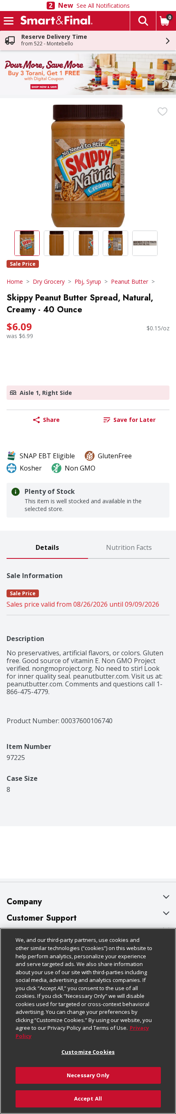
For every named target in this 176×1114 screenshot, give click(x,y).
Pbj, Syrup (87, 281)
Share (51, 420)
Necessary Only (88, 1075)
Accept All (88, 1098)
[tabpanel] (88, 676)
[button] (143, 21)
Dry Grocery (49, 281)
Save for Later (134, 420)
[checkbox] (162, 112)
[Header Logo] (55, 21)
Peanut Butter (129, 281)
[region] (88, 1021)
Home (15, 281)
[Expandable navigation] (8, 20)
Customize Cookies (88, 1052)
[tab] (47, 548)
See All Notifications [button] (103, 5)
